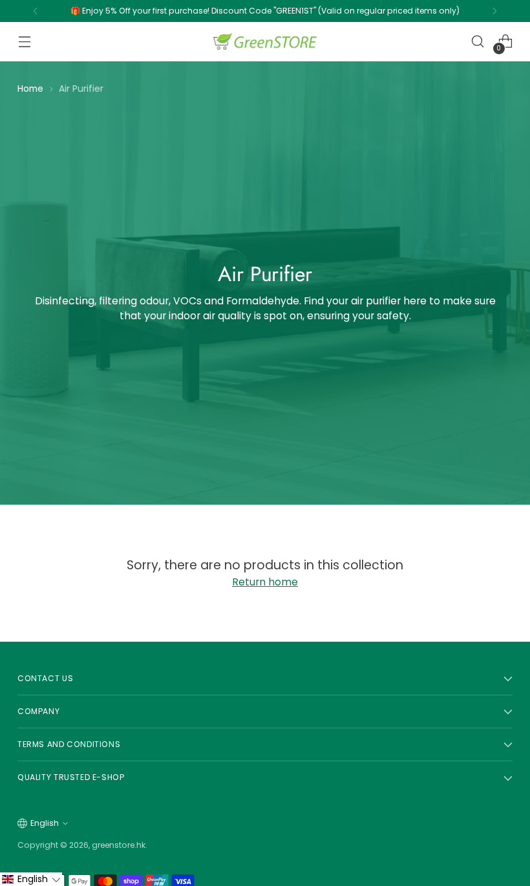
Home (30, 88)
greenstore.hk (118, 844)
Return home (265, 582)
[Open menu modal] (24, 41)
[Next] (494, 11)
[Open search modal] (478, 41)
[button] (31, 879)
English (44, 822)
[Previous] (35, 11)
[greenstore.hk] (265, 41)
